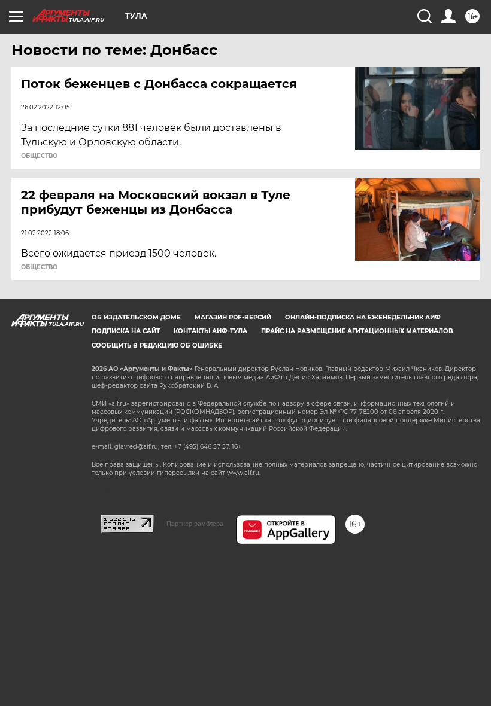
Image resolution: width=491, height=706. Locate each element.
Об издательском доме (136, 317)
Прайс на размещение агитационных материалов (357, 331)
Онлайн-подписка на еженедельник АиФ (363, 317)
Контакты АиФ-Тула (210, 331)
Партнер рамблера (194, 523)
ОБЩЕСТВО (39, 156)
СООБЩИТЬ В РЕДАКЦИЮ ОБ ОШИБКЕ (157, 345)
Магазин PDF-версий (233, 317)
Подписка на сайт (126, 331)
